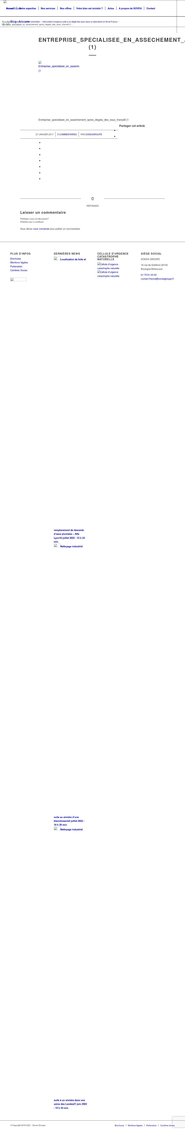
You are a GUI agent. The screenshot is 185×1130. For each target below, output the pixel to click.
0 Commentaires (67, 134)
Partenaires (16, 266)
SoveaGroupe (93, 134)
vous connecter (41, 228)
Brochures (15, 258)
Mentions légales (19, 262)
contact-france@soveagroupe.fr (157, 278)
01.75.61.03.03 (148, 274)
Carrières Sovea (18, 270)
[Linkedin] (4, 40)
